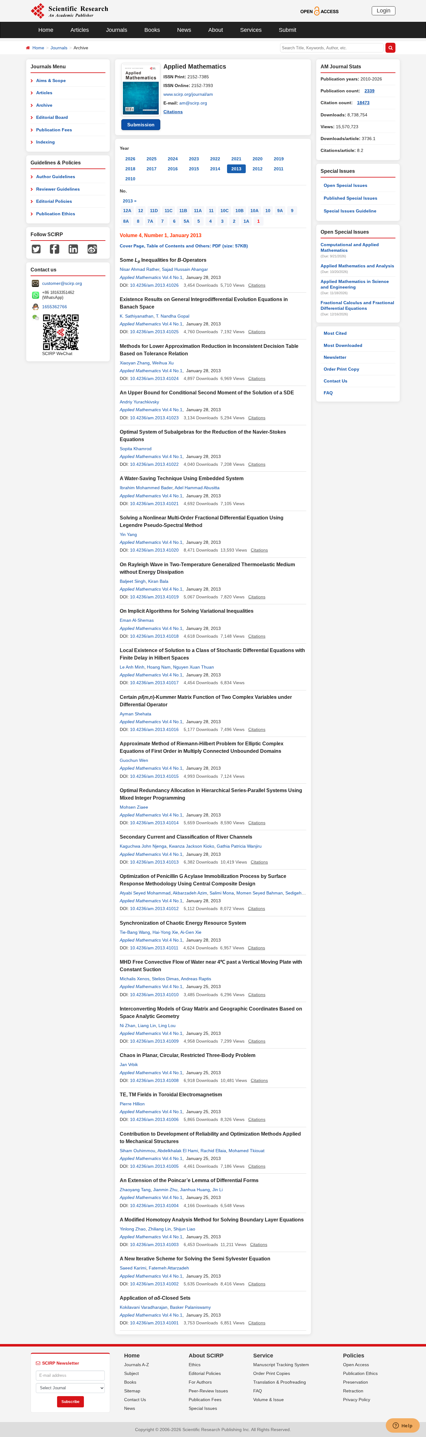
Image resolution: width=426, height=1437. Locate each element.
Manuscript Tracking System (281, 1364)
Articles (79, 30)
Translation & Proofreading (279, 1382)
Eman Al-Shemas (137, 620)
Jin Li (217, 1189)
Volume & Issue (268, 1399)
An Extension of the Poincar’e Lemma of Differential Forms (189, 1180)
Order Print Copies (271, 1373)
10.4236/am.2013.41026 (154, 285)
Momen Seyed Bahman (259, 892)
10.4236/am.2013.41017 (154, 682)
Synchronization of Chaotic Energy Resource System (183, 923)
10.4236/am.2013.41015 (154, 776)
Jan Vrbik (129, 1064)
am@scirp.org (193, 102)
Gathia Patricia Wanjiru (239, 846)
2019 (279, 158)
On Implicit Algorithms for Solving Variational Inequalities (187, 611)
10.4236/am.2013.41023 (154, 417)
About (215, 30)
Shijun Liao (184, 1228)
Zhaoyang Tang (135, 1189)
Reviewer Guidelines (58, 189)
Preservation (355, 1382)
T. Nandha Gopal (172, 316)
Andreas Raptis (196, 978)
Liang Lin (147, 1025)
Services (251, 30)
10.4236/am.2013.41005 (154, 1166)
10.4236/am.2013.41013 (154, 862)
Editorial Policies (54, 201)
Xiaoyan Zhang (135, 362)
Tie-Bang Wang (135, 932)
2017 (152, 168)
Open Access (356, 1364)
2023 (194, 158)
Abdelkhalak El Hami (177, 1150)
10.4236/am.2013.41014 (154, 822)
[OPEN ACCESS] (319, 10)
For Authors (200, 1382)
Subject (131, 1373)
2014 (215, 168)
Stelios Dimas (165, 978)
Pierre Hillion (132, 1103)
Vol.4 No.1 (172, 277)
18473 (363, 102)
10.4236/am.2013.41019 (154, 596)
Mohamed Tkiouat (246, 1150)
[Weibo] (92, 248)
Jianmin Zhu (165, 1189)
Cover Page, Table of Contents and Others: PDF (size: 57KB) (184, 245)
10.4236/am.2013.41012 (154, 908)
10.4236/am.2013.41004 (154, 1205)
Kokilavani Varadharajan (143, 1307)
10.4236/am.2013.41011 (154, 947)
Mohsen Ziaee (134, 807)
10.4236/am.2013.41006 (154, 1119)
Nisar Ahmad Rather (139, 269)
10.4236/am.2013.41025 (154, 331)
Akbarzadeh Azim (190, 892)
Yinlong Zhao (133, 1228)
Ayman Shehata (135, 713)
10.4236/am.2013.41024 (154, 378)
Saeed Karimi (133, 1267)
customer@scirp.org (62, 283)
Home (45, 30)
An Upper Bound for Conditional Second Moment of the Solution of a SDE (207, 392)
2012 (258, 168)
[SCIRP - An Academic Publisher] (69, 10)
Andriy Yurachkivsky (139, 401)
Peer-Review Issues (208, 1390)
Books (152, 30)
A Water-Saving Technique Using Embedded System (182, 478)
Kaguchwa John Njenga (143, 846)
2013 (236, 168)
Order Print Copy (341, 369)
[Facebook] (54, 248)
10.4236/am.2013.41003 (154, 1244)
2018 (130, 168)
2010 (130, 178)
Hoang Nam (159, 667)
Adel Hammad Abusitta (197, 487)
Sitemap (132, 1390)
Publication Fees (54, 129)
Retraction (353, 1390)
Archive (44, 105)
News (184, 30)
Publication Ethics (55, 213)
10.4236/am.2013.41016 (154, 729)
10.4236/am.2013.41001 (154, 1322)
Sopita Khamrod (136, 448)
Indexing (45, 141)
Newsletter (335, 357)
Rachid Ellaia (213, 1150)
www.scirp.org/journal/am (188, 94)
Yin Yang (128, 534)
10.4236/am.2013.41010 (154, 994)
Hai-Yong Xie (165, 932)
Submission (141, 124)
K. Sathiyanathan (136, 316)
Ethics (195, 1364)
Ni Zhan (127, 1025)
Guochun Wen (134, 760)
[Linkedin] (73, 248)
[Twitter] (36, 248)
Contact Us (335, 380)
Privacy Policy (356, 1399)
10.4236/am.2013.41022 (154, 464)
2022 (215, 158)
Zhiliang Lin (159, 1228)
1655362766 (54, 306)
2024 (173, 158)
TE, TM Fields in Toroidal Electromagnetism (171, 1094)
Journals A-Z (136, 1364)
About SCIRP (206, 1355)
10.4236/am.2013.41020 (154, 550)
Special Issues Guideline (350, 210)
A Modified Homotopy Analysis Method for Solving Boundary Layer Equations (212, 1219)
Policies (353, 1355)
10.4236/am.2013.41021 (154, 503)
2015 (194, 168)
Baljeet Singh (133, 581)
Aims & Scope (51, 80)
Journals (116, 30)
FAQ (328, 392)
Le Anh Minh (132, 667)
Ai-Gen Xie (190, 932)
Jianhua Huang (195, 1189)
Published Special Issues (350, 198)
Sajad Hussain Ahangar (185, 269)
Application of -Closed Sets (155, 1298)
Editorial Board (52, 117)
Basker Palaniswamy (190, 1307)
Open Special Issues (345, 185)
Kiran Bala (158, 581)
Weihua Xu (163, 362)
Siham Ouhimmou (137, 1150)
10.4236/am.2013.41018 (154, 636)
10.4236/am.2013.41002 (154, 1283)
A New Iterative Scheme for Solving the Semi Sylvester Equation (195, 1258)
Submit (287, 30)
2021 (236, 158)
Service (263, 1355)
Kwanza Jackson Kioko (191, 846)
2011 (278, 168)
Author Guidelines (55, 176)
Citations (173, 111)
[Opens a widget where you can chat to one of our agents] (402, 1426)
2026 (130, 158)
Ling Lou (167, 1025)
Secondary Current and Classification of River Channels (186, 837)
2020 (258, 158)
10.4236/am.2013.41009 (154, 1041)
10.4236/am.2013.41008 (154, 1080)
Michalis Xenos (134, 978)
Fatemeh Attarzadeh (169, 1267)
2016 (173, 168)
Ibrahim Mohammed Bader (146, 487)
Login (383, 10)
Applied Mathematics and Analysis (357, 265)
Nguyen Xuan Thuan (193, 667)
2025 (152, 158)
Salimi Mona (222, 892)
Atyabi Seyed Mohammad (145, 892)
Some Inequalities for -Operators (163, 260)
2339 (370, 90)
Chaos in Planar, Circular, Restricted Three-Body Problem (187, 1055)
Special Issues (203, 1408)
